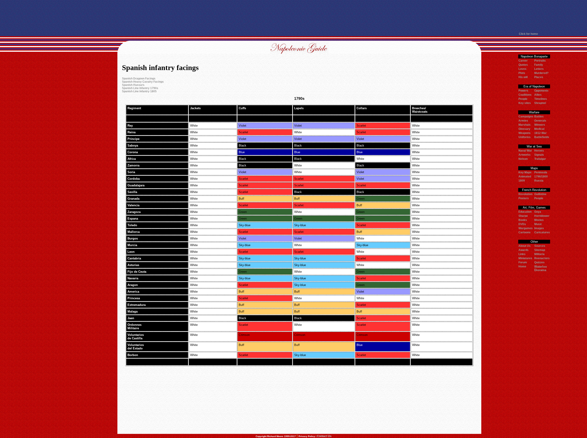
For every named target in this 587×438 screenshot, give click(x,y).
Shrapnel (540, 103)
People (522, 99)
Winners (539, 124)
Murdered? (541, 73)
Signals (539, 154)
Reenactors (542, 258)
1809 (521, 180)
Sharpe (523, 216)
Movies (539, 220)
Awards (523, 250)
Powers (523, 90)
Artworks (524, 154)
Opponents (541, 90)
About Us (524, 246)
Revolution (525, 194)
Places (538, 77)
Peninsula (540, 172)
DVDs (522, 224)
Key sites (524, 103)
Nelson (523, 159)
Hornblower (541, 216)
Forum (522, 262)
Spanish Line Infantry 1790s (140, 88)
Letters (539, 69)
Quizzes (539, 262)
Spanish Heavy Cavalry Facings (143, 81)
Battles (539, 116)
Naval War (525, 150)
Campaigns (525, 116)
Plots (521, 73)
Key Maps (525, 172)
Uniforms (524, 137)
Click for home (528, 33)
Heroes (539, 150)
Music (538, 224)
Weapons (524, 133)
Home (522, 266)
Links (522, 254)
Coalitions (525, 94)
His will (523, 77)
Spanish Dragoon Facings (138, 78)
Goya (537, 211)
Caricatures (542, 232)
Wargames (525, 228)
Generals (540, 120)
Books (522, 220)
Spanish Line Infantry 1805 (139, 91)
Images (539, 228)
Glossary (524, 129)
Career (523, 60)
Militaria (539, 254)
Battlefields (541, 137)
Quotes (523, 64)
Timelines (540, 99)
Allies (538, 94)
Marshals (524, 124)
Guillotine (540, 194)
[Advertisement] (293, 16)
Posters (523, 198)
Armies (523, 120)
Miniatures (525, 258)
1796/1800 (541, 176)
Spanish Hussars (133, 85)
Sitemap (539, 250)
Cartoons (524, 232)
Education (525, 211)
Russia (538, 180)
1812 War (540, 133)
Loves (522, 69)
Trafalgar (540, 159)
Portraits (540, 60)
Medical (539, 129)
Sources (539, 246)
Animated (524, 176)
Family (538, 64)
